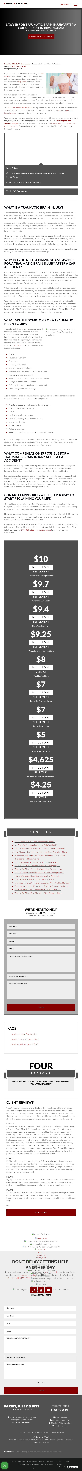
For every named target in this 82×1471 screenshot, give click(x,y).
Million (41, 567)
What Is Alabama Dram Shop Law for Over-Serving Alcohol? (39, 873)
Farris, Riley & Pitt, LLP (19, 66)
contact (61, 111)
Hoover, (32, 1440)
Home (14, 1461)
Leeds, (46, 1440)
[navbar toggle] (76, 5)
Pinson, (53, 1440)
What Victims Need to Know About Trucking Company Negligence (42, 886)
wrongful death (51, 1272)
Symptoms (18, 345)
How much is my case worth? (41, 36)
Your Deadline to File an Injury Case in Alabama (34, 880)
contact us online (44, 530)
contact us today (28, 1275)
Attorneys (21, 1461)
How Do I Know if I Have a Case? (25, 1039)
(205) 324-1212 (65, 4)
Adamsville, (13, 1440)
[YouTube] (55, 1410)
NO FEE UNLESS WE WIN (18, 1278)
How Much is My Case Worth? (23, 1034)
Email (41, 1295)
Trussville (45, 1442)
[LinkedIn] (67, 1410)
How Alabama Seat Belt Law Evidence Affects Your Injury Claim (41, 852)
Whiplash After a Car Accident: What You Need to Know (38, 890)
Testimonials (50, 1461)
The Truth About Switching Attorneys (30, 1464)
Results (41, 1461)
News (67, 1461)
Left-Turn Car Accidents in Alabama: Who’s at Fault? (36, 845)
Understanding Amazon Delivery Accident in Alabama (36, 862)
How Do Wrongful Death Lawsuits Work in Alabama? (37, 876)
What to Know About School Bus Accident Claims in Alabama (40, 849)
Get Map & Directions (21, 1422)
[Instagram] (59, 1410)
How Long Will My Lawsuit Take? (24, 1044)
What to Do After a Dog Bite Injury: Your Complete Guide (38, 893)
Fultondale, (68, 1440)
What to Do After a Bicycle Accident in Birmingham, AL (37, 866)
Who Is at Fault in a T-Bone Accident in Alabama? (35, 842)
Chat (48, 1295)
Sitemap (59, 1464)
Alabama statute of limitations (20, 108)
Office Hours (13, 183)
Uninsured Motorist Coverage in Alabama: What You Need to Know (42, 883)
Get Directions (31, 183)
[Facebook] (51, 1410)
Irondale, (39, 1440)
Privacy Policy (49, 1464)
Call (33, 1295)
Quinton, (59, 1440)
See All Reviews (41, 1212)
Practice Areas (32, 1461)
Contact (59, 1461)
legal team (22, 82)
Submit (41, 1007)
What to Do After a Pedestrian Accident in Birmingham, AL (39, 869)
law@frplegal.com (61, 1426)
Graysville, (37, 1442)
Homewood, (23, 1440)
